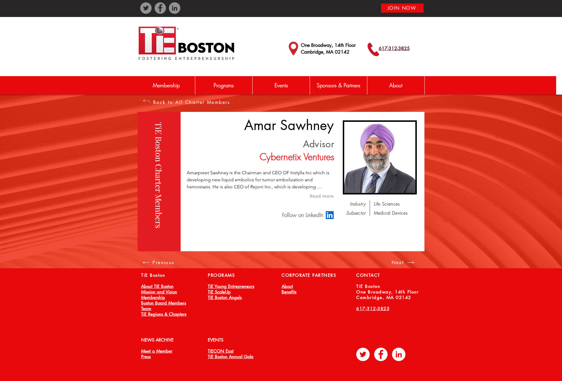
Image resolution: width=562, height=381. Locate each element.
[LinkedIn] (174, 8)
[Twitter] (146, 8)
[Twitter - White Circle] (363, 354)
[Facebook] (160, 8)
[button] (223, 85)
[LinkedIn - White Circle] (398, 354)
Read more (322, 196)
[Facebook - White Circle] (381, 354)
